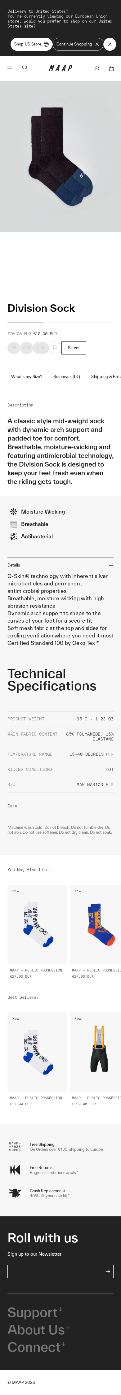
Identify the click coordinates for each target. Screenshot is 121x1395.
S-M (26, 347)
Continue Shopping (74, 44)
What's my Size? (26, 376)
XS (14, 347)
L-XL (41, 347)
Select (74, 347)
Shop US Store (27, 44)
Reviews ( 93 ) (66, 376)
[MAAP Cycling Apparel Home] (60, 69)
